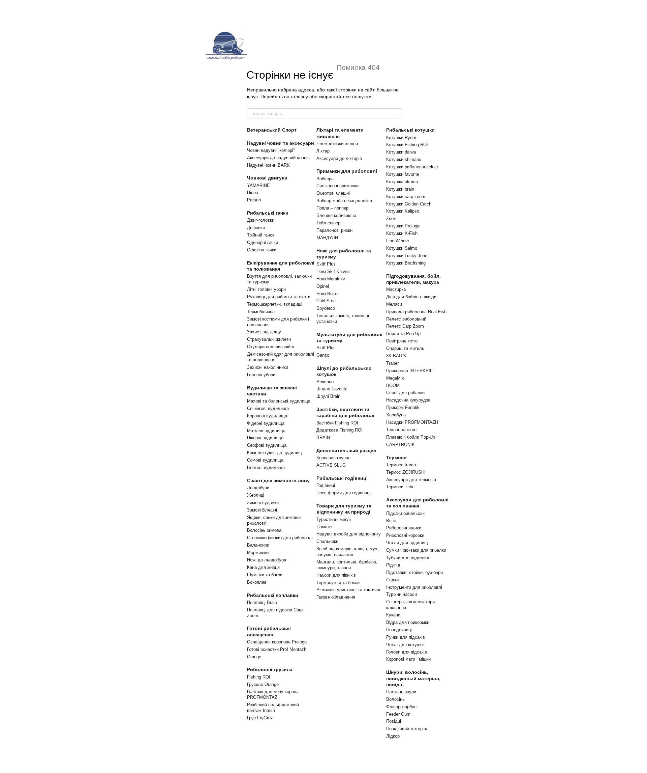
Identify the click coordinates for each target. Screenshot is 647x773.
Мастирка (396, 289)
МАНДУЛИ (327, 237)
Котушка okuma (402, 181)
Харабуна (396, 414)
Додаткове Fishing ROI (339, 430)
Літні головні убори (266, 289)
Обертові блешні (333, 193)
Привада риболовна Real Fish (416, 311)
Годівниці (325, 485)
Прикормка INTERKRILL (410, 370)
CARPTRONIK (400, 444)
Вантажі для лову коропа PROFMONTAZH (273, 694)
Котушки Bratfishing (406, 263)
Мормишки (258, 552)
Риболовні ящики (403, 527)
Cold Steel (326, 300)
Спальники (327, 541)
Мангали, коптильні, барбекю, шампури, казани (346, 564)
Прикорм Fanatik (403, 407)
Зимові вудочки (263, 502)
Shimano (325, 381)
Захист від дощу (264, 331)
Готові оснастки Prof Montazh (276, 649)
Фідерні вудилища (265, 423)
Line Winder (397, 240)
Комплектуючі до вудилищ (274, 452)
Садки (392, 579)
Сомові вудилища (265, 460)
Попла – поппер (332, 208)
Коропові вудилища (267, 415)
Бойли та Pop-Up (403, 333)
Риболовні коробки (405, 535)
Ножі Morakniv (330, 278)
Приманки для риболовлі (346, 171)
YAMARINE (258, 185)
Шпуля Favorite (331, 388)
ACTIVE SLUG (331, 465)
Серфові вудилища (266, 445)
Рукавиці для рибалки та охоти (278, 296)
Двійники (256, 227)
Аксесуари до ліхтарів (339, 158)
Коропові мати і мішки (408, 659)
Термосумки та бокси (338, 582)
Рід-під (393, 565)
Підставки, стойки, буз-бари (414, 572)
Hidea (252, 192)
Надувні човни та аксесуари (280, 143)
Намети (324, 526)
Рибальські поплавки (272, 595)
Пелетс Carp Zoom (405, 326)
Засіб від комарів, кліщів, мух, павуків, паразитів (347, 551)
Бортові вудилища (266, 467)
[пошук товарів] (396, 113)
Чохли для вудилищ (407, 542)
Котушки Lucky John (406, 255)
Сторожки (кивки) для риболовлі (280, 537)
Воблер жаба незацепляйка (344, 200)
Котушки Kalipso (402, 211)
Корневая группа (333, 457)
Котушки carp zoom (405, 196)
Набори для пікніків (336, 575)
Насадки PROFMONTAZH (412, 422)
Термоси (396, 457)
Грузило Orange (263, 684)
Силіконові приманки (337, 185)
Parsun (254, 199)
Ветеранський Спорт (272, 130)
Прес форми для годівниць (344, 492)
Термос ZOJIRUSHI (406, 472)
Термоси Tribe (400, 486)
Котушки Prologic (403, 225)
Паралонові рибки (334, 230)
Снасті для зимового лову (278, 480)
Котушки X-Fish (402, 233)
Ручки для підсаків (405, 637)
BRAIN (323, 437)
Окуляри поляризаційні (270, 346)
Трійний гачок (260, 235)
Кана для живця (263, 567)
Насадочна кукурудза (408, 400)
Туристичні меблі (333, 519)
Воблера (325, 178)
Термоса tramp (401, 464)
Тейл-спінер (328, 222)
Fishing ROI (258, 677)
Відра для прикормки (407, 622)
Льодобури (258, 487)
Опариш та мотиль (405, 348)
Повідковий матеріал (407, 728)
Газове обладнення (335, 597)
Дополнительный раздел (346, 450)
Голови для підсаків (406, 652)
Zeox (391, 218)
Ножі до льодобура (266, 559)
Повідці (393, 721)
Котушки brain (400, 189)
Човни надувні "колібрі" (271, 150)
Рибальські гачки (267, 213)
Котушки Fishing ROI (407, 144)
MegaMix (395, 378)
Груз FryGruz (260, 717)
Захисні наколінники (267, 367)
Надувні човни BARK (268, 165)
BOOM (393, 385)
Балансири (258, 545)
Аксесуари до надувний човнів (278, 157)
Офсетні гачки (261, 249)
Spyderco (325, 308)
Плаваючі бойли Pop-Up (410, 437)
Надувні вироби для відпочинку (348, 533)
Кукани (393, 614)
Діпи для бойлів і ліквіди (411, 296)
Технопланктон (401, 429)
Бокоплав (257, 582)
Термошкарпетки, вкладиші (274, 304)
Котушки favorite (402, 174)
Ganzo (322, 355)
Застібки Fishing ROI (337, 422)
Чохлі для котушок (405, 644)
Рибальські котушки (410, 130)
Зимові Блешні (262, 510)
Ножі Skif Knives (333, 271)
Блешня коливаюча (336, 215)
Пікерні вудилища (265, 437)
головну (299, 96)
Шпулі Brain (328, 396)
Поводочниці (399, 629)
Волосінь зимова (264, 530)
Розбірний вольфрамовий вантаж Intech (273, 707)
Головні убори (261, 374)
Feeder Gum (398, 714)
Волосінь (395, 699)
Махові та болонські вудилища (278, 401)
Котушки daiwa (401, 152)
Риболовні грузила (269, 669)
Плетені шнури (401, 691)
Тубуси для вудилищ (407, 557)
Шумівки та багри (264, 574)
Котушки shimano (403, 159)
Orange (254, 656)
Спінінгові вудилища (268, 408)
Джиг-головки (260, 220)
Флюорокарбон (401, 706)
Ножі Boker (327, 293)
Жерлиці (255, 495)
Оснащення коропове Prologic (277, 641)
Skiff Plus (326, 264)
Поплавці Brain (262, 602)
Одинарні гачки (262, 242)
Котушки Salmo (401, 248)
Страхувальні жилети (269, 339)
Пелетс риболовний (406, 319)
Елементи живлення (337, 143)
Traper (392, 363)
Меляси (394, 304)
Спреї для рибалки (405, 392)
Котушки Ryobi (401, 137)
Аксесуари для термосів (411, 479)
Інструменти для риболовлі (414, 587)
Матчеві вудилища (266, 430)
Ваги (391, 520)
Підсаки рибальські (406, 513)
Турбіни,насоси (401, 594)
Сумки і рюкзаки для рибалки (416, 550)
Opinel (322, 286)
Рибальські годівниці (342, 478)
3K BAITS (396, 355)
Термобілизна (261, 311)
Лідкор (393, 736)
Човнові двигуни (267, 178)
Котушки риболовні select (412, 166)
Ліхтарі (323, 151)
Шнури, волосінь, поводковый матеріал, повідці (413, 678)
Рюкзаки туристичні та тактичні (348, 589)
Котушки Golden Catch (408, 203)
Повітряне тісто (402, 340)
